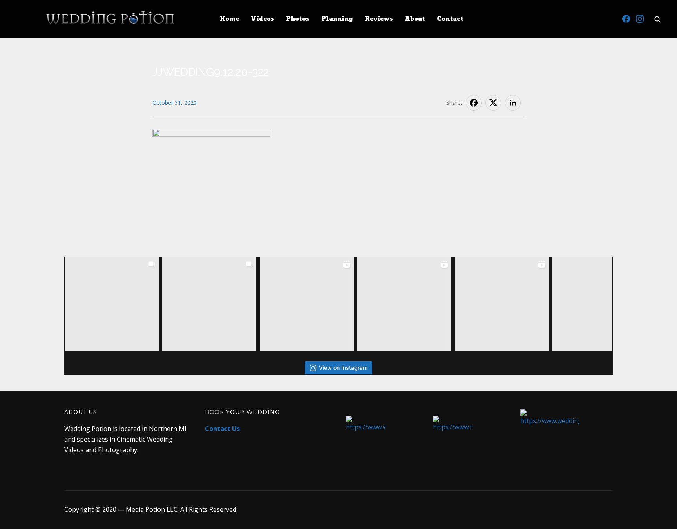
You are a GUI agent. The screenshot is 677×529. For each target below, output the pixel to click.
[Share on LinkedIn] (513, 103)
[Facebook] (626, 19)
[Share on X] (493, 103)
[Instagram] (640, 19)
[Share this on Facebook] (474, 103)
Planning (337, 19)
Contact (450, 19)
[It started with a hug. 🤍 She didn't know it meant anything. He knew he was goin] (502, 304)
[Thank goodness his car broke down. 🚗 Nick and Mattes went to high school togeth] (404, 304)
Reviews (379, 19)
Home (229, 19)
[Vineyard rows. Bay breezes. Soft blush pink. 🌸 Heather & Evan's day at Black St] (209, 304)
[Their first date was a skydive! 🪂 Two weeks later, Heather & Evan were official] (112, 304)
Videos (262, 19)
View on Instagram (343, 367)
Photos (298, 19)
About (415, 19)
